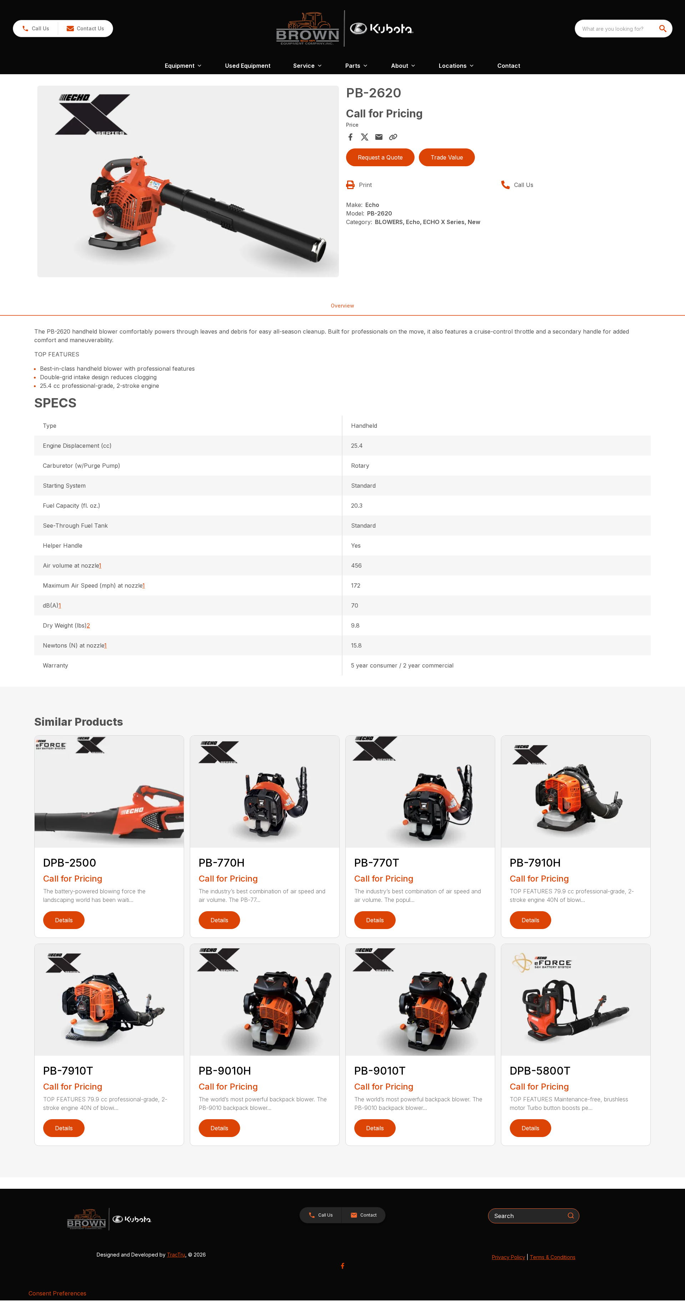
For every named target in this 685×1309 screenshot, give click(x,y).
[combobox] (623, 28)
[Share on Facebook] (350, 137)
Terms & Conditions (552, 1257)
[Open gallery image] (188, 181)
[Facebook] (342, 1265)
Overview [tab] (342, 306)
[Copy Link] (393, 137)
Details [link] (64, 920)
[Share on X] (364, 137)
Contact (508, 65)
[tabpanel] (188, 182)
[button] (35, 28)
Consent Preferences (57, 1293)
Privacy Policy (508, 1257)
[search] (663, 28)
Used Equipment (247, 65)
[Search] (570, 1215)
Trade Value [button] (447, 157)
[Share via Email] (379, 137)
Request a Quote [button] (380, 157)
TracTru (176, 1255)
